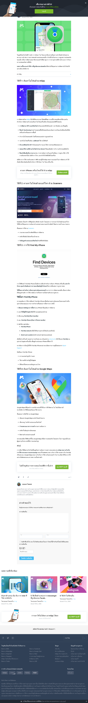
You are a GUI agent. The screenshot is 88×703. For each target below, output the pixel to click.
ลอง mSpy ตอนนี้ (62, 467)
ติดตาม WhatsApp (6, 651)
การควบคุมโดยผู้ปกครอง (37, 656)
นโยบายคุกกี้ (63, 701)
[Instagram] (12, 638)
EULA (72, 651)
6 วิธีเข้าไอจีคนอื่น (67, 596)
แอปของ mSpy (59, 661)
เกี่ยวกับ (57, 649)
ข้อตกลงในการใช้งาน (77, 649)
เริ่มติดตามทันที (62, 172)
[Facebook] (3, 638)
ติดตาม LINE (33, 661)
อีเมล (48, 535)
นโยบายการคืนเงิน (76, 656)
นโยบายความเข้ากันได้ (78, 661)
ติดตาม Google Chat (35, 651)
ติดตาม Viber (33, 654)
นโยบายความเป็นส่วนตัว (78, 654)
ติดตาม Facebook (34, 649)
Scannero (31, 228)
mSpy (28, 119)
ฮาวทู (15, 601)
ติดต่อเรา (57, 659)
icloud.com (52, 339)
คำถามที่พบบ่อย (60, 651)
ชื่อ (22, 535)
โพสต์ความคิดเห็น (26, 558)
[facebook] (23, 477)
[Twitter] (8, 638)
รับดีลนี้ (44, 11)
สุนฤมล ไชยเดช (27, 484)
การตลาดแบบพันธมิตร (62, 656)
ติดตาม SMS (5, 649)
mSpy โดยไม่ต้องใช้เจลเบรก (9, 659)
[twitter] (18, 477)
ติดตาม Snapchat (6, 654)
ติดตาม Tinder (5, 661)
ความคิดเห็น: (23, 511)
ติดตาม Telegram (6, 656)
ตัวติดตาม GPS (33, 659)
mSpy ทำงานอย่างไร (61, 654)
